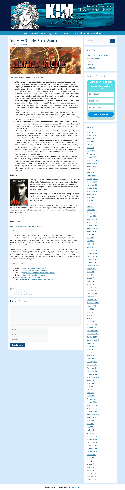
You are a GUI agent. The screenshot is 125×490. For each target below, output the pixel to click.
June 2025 (91, 132)
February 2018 (92, 250)
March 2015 (91, 359)
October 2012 (92, 449)
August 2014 (91, 380)
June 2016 (90, 312)
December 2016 (92, 293)
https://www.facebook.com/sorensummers (39, 273)
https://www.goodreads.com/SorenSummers (36, 280)
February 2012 (92, 473)
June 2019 (90, 200)
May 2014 (90, 390)
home (26, 33)
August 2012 (91, 455)
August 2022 (91, 138)
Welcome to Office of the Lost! (98, 55)
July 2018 (90, 235)
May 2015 (90, 352)
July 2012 (90, 458)
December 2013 (92, 405)
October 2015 (92, 337)
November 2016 (93, 297)
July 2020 (90, 169)
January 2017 (92, 290)
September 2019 (93, 191)
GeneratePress (75, 487)
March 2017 (91, 284)
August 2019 (91, 194)
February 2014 (92, 399)
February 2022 (92, 154)
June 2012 (90, 461)
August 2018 (91, 231)
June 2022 (91, 142)
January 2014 (92, 402)
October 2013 (92, 411)
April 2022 (90, 148)
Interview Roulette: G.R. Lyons (21, 292)
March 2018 (91, 247)
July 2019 (90, 197)
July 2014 (90, 383)
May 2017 (90, 278)
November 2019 (93, 185)
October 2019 (92, 188)
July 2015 (90, 346)
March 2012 (91, 470)
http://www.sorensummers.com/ (34, 268)
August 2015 (91, 343)
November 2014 (93, 371)
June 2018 (90, 238)
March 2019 (91, 210)
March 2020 (91, 176)
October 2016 (92, 300)
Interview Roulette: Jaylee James (22, 294)
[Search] (112, 41)
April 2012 (90, 467)
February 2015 (92, 362)
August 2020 (91, 166)
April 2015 (90, 355)
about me (84, 33)
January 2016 (92, 328)
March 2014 (91, 396)
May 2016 (90, 315)
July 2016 (90, 309)
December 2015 (92, 331)
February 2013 (92, 436)
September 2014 (93, 377)
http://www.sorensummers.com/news (33, 270)
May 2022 (90, 145)
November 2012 (92, 445)
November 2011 (92, 480)
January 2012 (92, 476)
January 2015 (92, 365)
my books (52, 33)
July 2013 (90, 421)
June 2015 (90, 349)
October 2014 (92, 374)
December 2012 (92, 442)
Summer (90, 65)
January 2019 (92, 216)
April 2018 (90, 244)
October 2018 (92, 225)
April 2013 (90, 430)
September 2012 (93, 452)
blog (76, 33)
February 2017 (92, 287)
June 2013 (90, 424)
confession (91, 68)
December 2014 (92, 368)
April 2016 (90, 318)
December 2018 (92, 219)
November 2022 (93, 135)
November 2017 (92, 259)
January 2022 (92, 157)
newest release (38, 33)
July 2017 (90, 272)
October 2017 (92, 262)
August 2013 (91, 418)
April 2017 (90, 281)
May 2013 (90, 427)
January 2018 (92, 253)
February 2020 (92, 179)
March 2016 (91, 321)
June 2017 (90, 275)
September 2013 (93, 414)
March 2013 (91, 433)
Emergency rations (93, 58)
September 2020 (93, 163)
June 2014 (90, 386)
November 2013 (93, 408)
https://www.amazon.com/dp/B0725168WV (26, 226)
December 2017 (92, 256)
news (65, 33)
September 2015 (93, 340)
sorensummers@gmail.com (30, 277)
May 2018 (90, 241)
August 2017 (91, 269)
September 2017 (93, 266)
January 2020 (92, 182)
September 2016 (93, 303)
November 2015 (92, 334)
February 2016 (92, 324)
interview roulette (17, 290)
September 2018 (93, 228)
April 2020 (90, 173)
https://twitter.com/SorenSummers (33, 275)
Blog (13, 288)
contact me (96, 33)
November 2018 (92, 222)
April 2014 (90, 393)
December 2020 (93, 160)
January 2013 (92, 439)
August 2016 (91, 306)
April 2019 (90, 207)
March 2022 (91, 151)
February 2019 (92, 213)
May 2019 (90, 204)
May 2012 (90, 464)
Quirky (89, 61)
